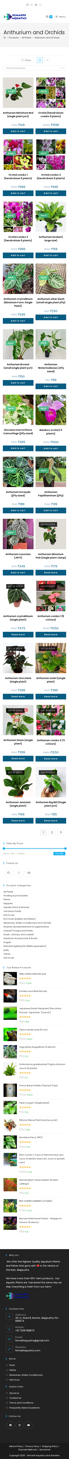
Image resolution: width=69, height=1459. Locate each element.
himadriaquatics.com (27, 1350)
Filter (59, 853)
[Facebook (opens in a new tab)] (28, 4)
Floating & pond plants (16, 895)
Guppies (8, 903)
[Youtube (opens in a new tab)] (36, 4)
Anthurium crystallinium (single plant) (18, 618)
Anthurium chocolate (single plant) (18, 679)
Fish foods (9, 915)
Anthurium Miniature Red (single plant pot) (18, 114)
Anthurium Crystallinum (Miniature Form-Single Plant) (18, 302)
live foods (9, 957)
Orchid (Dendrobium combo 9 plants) (50, 114)
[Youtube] (29, 872)
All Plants (8, 891)
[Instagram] (18, 872)
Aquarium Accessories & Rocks (21, 938)
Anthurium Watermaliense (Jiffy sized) (51, 368)
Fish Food (14, 1379)
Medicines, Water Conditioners (26, 1375)
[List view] (47, 60)
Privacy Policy (32, 1446)
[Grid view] (40, 60)
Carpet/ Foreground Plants (18, 930)
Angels (7, 942)
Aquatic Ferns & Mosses (16, 907)
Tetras (7, 953)
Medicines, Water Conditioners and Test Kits (27, 922)
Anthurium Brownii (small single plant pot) (18, 366)
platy (6, 950)
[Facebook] (8, 872)
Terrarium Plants (12, 911)
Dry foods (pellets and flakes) (20, 918)
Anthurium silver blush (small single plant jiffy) (50, 300)
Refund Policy (16, 1446)
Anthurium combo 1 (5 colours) (51, 618)
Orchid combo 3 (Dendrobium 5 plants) (18, 238)
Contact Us (15, 1398)
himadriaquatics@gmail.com (32, 1340)
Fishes (7, 899)
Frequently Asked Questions (24, 1407)
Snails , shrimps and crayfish (19, 934)
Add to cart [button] (18, 131)
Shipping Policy (50, 1446)
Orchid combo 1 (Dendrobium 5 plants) (18, 176)
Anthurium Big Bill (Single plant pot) (51, 804)
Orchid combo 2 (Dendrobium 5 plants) (51, 176)
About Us (14, 1393)
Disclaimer (45, 1449)
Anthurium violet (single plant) (50, 679)
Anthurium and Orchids (46, 37)
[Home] (5, 37)
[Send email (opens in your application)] (40, 4)
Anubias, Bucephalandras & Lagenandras (26, 926)
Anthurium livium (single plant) (18, 741)
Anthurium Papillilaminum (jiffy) (51, 493)
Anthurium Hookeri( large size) (51, 238)
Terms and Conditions (21, 1402)
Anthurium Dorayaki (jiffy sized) (18, 493)
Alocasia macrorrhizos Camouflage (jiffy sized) (18, 431)
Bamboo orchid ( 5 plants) (51, 431)
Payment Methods (27, 1449)
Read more (50, 572)
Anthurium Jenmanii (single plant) (18, 804)
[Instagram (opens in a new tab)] (32, 4)
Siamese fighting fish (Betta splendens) (25, 946)
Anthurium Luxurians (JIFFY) (18, 556)
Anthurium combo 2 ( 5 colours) (51, 742)
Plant (12, 1365)
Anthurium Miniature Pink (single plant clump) (51, 556)
